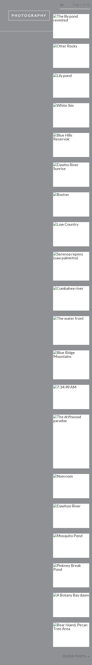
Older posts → (76, 656)
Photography (29, 15)
